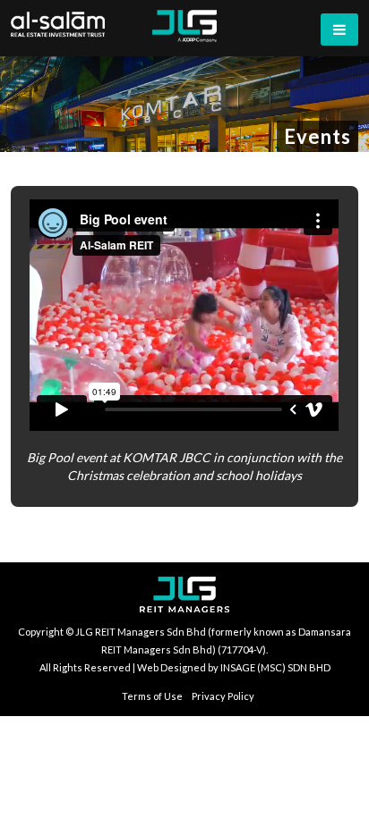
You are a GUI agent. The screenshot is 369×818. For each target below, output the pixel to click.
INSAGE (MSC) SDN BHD (275, 667)
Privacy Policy (223, 696)
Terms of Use (152, 696)
